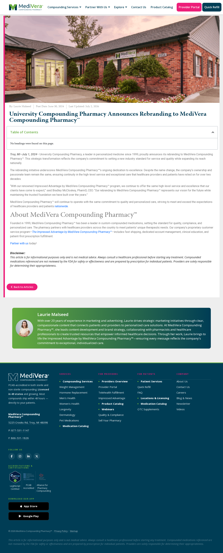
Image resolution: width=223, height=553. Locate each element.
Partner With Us (96, 7)
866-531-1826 (20, 438)
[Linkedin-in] (28, 456)
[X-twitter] (36, 456)
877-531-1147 (20, 430)
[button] (213, 132)
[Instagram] (20, 456)
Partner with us (19, 243)
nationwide (61, 206)
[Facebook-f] (11, 456)
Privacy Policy (61, 531)
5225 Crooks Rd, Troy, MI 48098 (28, 422)
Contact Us (138, 7)
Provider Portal (189, 7)
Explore (119, 7)
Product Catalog (162, 7)
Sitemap (74, 531)
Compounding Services (63, 7)
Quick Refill (211, 7)
